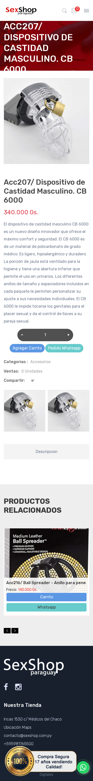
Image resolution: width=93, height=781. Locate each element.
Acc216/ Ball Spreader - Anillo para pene (46, 582)
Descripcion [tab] (47, 451)
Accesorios (40, 361)
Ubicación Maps (17, 727)
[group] (24, 411)
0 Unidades (31, 371)
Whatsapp (46, 607)
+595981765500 (18, 743)
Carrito (46, 597)
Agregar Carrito (27, 348)
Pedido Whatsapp (64, 348)
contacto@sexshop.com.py (28, 735)
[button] (7, 630)
